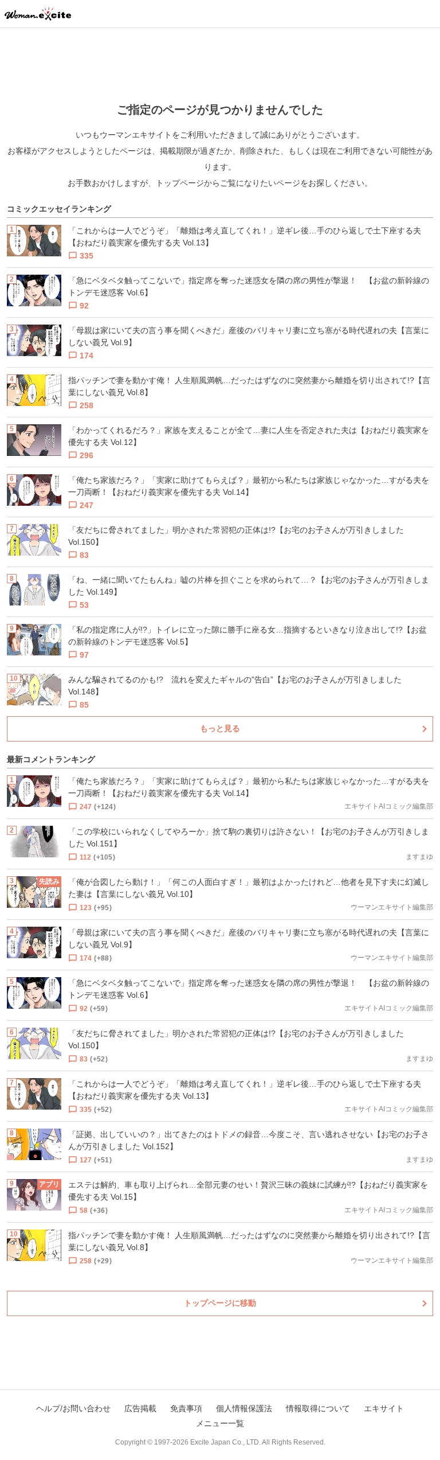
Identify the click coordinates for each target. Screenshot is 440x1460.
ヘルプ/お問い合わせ (73, 1408)
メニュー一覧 (220, 1423)
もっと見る (220, 728)
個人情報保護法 (244, 1408)
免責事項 (186, 1408)
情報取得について (318, 1408)
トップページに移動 (220, 1302)
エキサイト (384, 1408)
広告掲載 (140, 1408)
